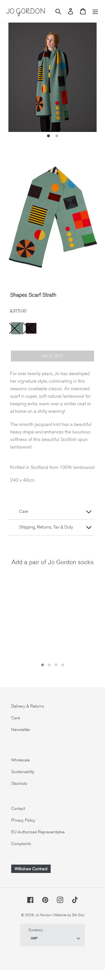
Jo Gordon (43, 915)
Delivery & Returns (27, 706)
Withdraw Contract (31, 868)
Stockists (19, 783)
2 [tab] (57, 136)
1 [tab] (48, 136)
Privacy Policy (23, 820)
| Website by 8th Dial (68, 915)
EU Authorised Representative (38, 831)
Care (15, 717)
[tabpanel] (52, 73)
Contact (18, 808)
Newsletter (20, 729)
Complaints (21, 843)
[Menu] (95, 11)
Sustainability (22, 771)
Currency (36, 930)
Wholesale (20, 760)
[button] (42, 665)
